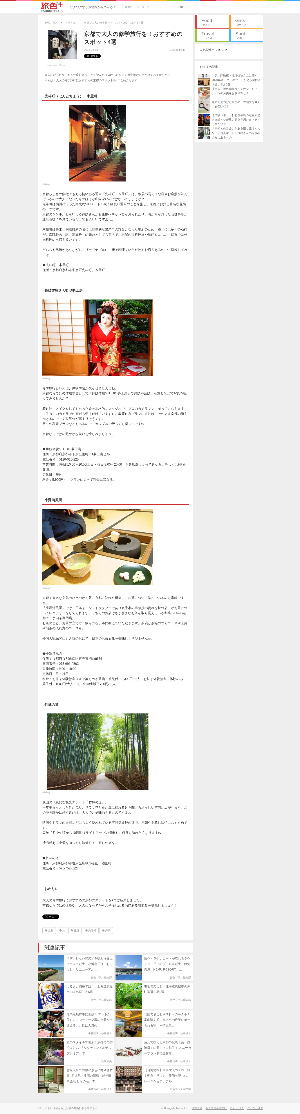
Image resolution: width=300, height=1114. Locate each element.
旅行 (76, 930)
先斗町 (92, 930)
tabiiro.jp (62, 65)
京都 (50, 930)
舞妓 (107, 930)
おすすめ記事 (209, 67)
